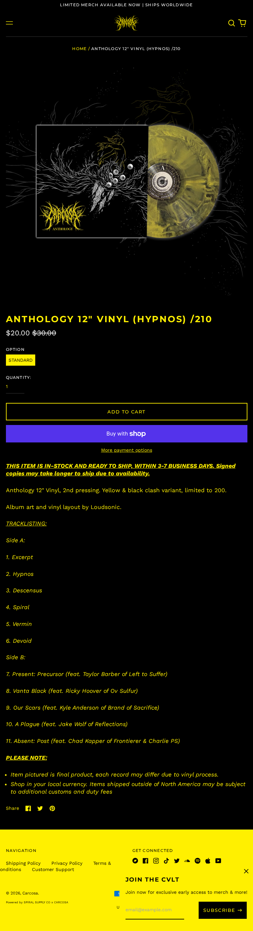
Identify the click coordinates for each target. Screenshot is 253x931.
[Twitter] (177, 861)
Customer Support (53, 869)
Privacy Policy (66, 863)
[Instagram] (156, 861)
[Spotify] (198, 861)
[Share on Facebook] (28, 808)
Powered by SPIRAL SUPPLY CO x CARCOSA (37, 902)
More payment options (126, 450)
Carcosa (30, 893)
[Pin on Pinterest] (52, 808)
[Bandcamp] (135, 861)
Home (79, 48)
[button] (232, 23)
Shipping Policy (23, 863)
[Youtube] (218, 861)
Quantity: (19, 377)
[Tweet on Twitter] (40, 808)
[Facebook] (146, 861)
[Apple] (208, 861)
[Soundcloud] (187, 861)
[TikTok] (166, 861)
